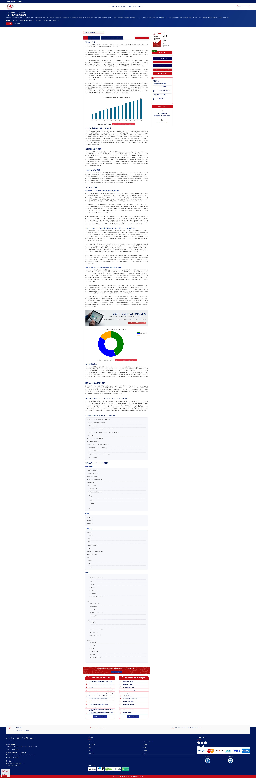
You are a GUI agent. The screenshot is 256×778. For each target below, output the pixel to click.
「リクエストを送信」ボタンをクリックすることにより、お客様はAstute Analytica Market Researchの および (128, 399)
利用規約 (133, 400)
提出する (128, 405)
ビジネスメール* (114, 386)
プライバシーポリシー (125, 400)
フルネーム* (113, 379)
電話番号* (113, 392)
